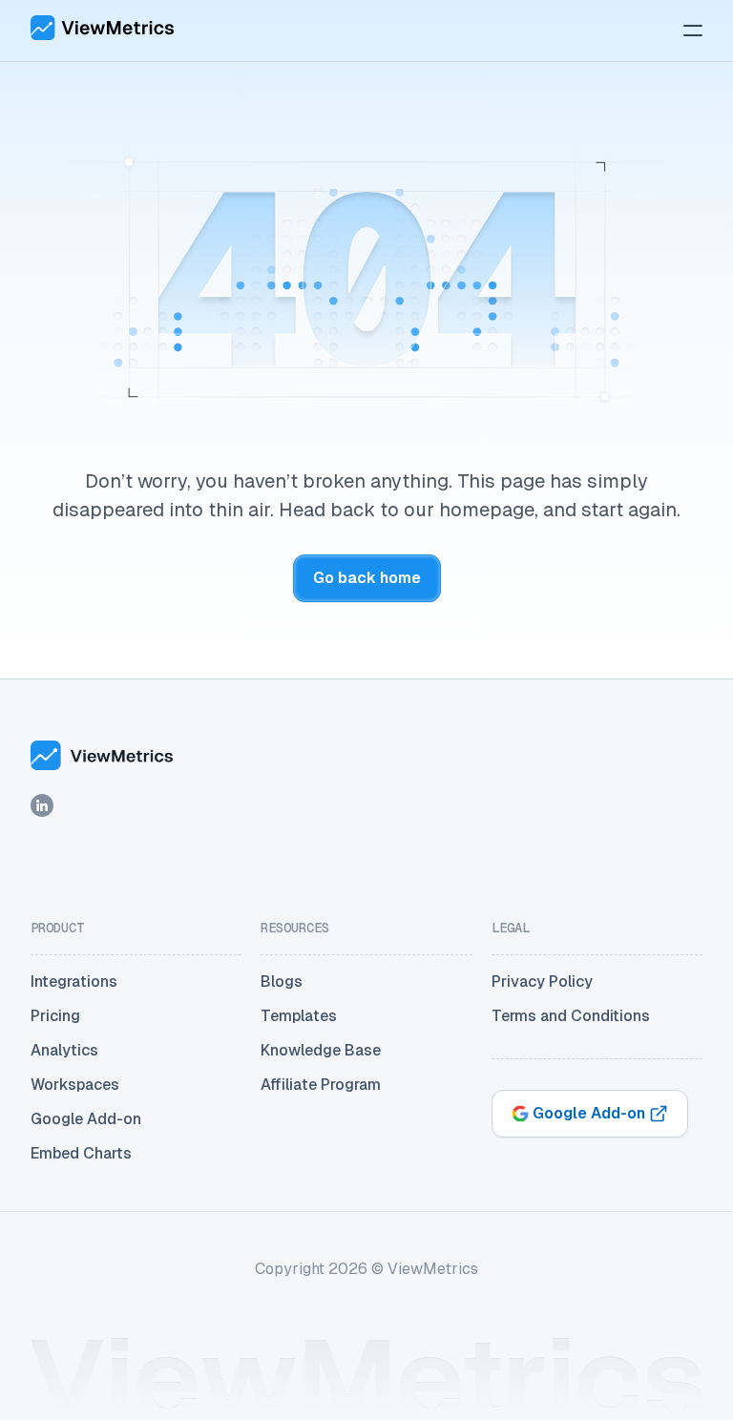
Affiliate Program (321, 1085)
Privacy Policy (542, 981)
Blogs (282, 981)
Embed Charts (81, 1153)
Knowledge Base (321, 1050)
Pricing (55, 1016)
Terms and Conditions (571, 1016)
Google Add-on (86, 1119)
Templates (299, 1016)
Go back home (367, 578)
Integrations (74, 981)
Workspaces (75, 1085)
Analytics (64, 1050)
